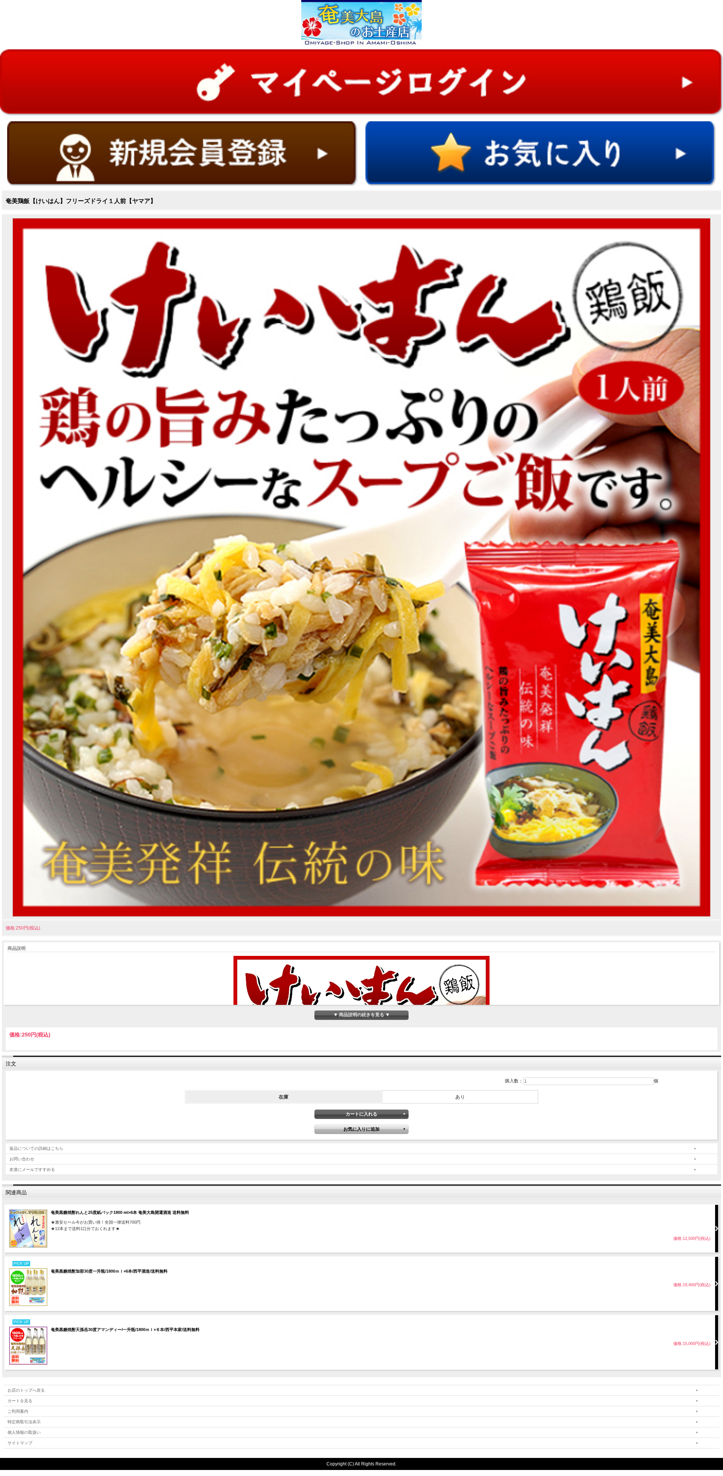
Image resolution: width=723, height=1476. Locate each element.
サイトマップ (20, 1443)
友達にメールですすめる (32, 1169)
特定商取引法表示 (24, 1422)
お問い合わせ (21, 1159)
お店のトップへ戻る (26, 1390)
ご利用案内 (18, 1411)
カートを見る (20, 1400)
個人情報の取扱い (24, 1432)
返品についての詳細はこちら (36, 1148)
